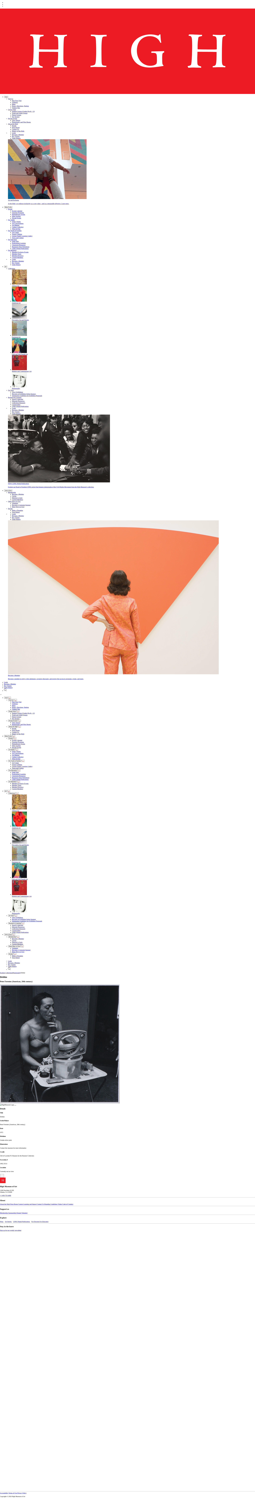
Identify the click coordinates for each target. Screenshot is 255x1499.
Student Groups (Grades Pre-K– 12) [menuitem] (23, 111)
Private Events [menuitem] (12, 118)
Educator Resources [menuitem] (18, 401)
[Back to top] (2, 1176)
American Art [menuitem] (16, 303)
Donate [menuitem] (10, 508)
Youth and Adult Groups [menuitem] (19, 113)
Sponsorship (12, 1213)
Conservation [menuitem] (16, 405)
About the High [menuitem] (13, 124)
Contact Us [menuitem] (15, 129)
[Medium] (7, 1234)
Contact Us (40, 1204)
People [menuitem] (14, 126)
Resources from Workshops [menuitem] (20, 247)
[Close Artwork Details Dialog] (15, 1105)
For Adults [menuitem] (11, 220)
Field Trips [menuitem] (15, 241)
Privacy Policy (21, 1493)
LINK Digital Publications (21, 1221)
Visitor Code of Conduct (65, 1204)
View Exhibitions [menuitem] (17, 392)
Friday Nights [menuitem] (16, 222)
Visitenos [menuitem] (15, 102)
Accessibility (4, 1493)
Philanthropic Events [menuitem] (18, 214)
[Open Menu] (1, 694)
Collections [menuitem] (11, 268)
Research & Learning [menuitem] (14, 397)
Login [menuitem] (14, 133)
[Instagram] (3, 1234)
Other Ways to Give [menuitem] (14, 501)
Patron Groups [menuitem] (16, 115)
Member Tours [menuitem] (16, 254)
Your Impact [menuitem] (16, 512)
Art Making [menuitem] (15, 225)
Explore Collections (6, 973)
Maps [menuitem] (13, 104)
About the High (5, 1204)
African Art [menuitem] (15, 286)
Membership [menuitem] (12, 492)
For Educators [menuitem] (12, 239)
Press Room (14, 1204)
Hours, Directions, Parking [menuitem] (20, 106)
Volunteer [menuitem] (15, 503)
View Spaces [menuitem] (16, 120)
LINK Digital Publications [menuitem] (20, 248)
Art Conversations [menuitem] (17, 223)
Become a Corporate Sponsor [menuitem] (21, 505)
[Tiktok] (5, 1234)
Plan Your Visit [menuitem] (16, 101)
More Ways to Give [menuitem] (18, 507)
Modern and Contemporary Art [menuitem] (21, 371)
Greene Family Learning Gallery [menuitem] (22, 236)
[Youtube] (9, 1234)
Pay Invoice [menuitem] (15, 117)
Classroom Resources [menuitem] (19, 245)
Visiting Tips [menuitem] (16, 108)
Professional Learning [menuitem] (19, 243)
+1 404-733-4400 (5, 1195)
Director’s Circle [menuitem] (17, 498)
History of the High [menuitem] (18, 131)
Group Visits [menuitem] (12, 109)
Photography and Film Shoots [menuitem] (21, 122)
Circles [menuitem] (14, 496)
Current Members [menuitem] (17, 257)
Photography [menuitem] (16, 388)
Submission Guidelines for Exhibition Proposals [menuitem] (27, 396)
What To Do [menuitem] (8, 207)
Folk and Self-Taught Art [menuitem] (20, 354)
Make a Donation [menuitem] (17, 510)
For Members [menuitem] (12, 250)
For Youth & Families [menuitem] (15, 230)
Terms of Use (12, 1493)
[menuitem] (129, 150)
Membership (4, 1213)
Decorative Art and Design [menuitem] (20, 320)
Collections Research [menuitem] (18, 403)
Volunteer (24, 1213)
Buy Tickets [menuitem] (16, 136)
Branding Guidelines (51, 1204)
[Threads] (127, 1489)
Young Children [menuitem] (17, 234)
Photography (16, 973)
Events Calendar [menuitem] (17, 211)
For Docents (35, 1221)
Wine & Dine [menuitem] (16, 229)
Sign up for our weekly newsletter (10, 1230)
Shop (2, 1221)
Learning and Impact (30, 1204)
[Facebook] (1, 1234)
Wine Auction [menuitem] (16, 216)
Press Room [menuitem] (16, 127)
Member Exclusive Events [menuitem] (20, 252)
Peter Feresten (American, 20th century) (16, 981)
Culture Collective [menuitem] (17, 227)
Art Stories (8, 1221)
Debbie (3, 977)
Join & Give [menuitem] (8, 490)
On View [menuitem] (11, 390)
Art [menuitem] (5, 266)
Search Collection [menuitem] (17, 399)
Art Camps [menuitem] (15, 232)
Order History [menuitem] (16, 138)
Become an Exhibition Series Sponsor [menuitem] (24, 394)
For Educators (44, 1221)
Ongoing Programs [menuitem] (18, 213)
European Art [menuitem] (16, 337)
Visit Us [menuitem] (10, 99)
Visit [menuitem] (6, 97)
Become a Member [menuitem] (18, 135)
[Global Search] (5, 690)
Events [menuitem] (10, 209)
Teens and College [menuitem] (18, 238)
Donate (18, 1213)
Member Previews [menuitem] (17, 256)
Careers (20, 1204)
